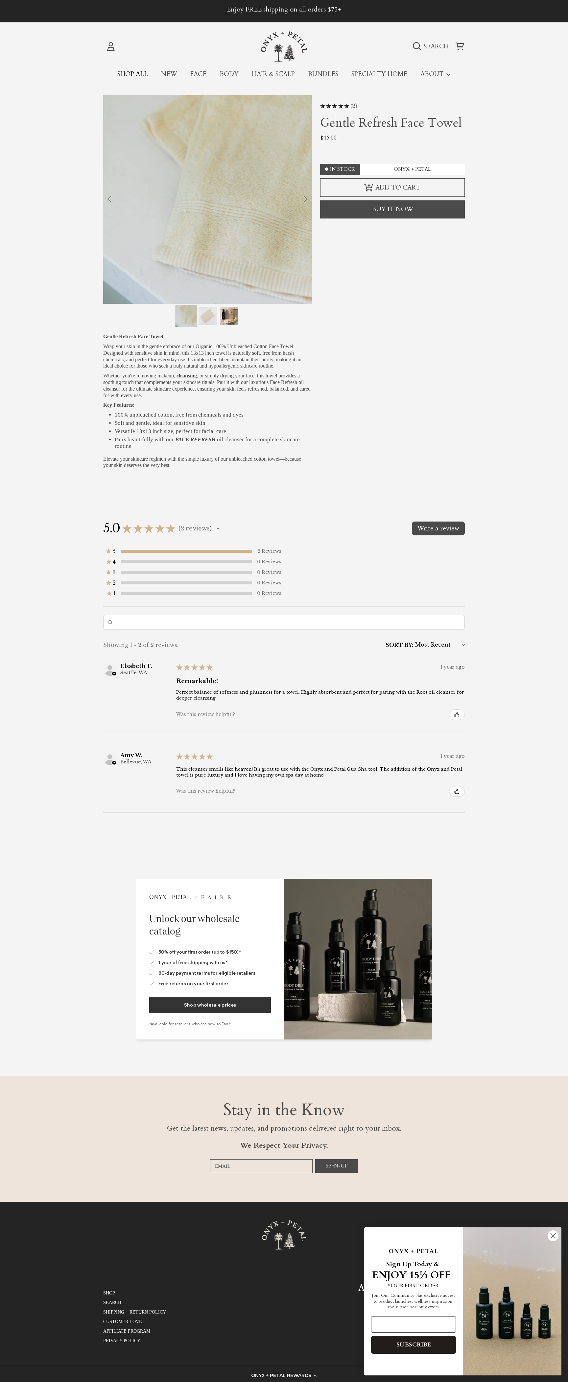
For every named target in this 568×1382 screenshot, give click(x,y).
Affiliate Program (126, 1331)
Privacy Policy (121, 1340)
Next (305, 199)
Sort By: (400, 645)
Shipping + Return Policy (134, 1312)
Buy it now (392, 209)
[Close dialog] (553, 1235)
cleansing (187, 375)
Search (112, 1302)
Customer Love (122, 1321)
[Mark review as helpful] (457, 714)
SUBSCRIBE (413, 1345)
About (432, 74)
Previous (110, 199)
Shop (109, 1293)
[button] (284, 1375)
